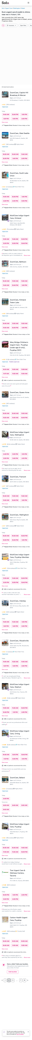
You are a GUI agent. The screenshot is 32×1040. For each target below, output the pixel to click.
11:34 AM (24, 374)
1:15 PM (15, 712)
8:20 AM (6, 805)
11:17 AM (6, 374)
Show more (27, 255)
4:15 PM (24, 458)
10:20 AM (6, 154)
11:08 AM (24, 369)
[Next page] (27, 980)
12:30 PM (15, 243)
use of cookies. (20, 1034)
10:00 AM (6, 941)
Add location (12, 972)
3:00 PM (24, 201)
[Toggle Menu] (27, 3)
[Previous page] (2, 980)
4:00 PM (15, 899)
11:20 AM (24, 281)
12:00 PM (6, 158)
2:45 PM (6, 454)
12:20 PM (6, 540)
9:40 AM (6, 809)
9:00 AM (24, 805)
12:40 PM (15, 114)
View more (5, 122)
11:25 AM (15, 374)
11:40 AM (6, 114)
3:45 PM (15, 458)
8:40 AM (15, 805)
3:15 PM (24, 454)
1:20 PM (6, 119)
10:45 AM (6, 755)
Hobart (23, 8)
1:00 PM (24, 114)
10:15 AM (15, 941)
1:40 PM (15, 119)
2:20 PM (24, 119)
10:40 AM (15, 154)
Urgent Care (8, 8)
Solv (3, 8)
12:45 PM (24, 243)
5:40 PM (6, 799)
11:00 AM (6, 197)
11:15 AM (6, 578)
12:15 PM (6, 243)
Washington (16, 8)
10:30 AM (6, 848)
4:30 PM (24, 712)
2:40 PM (15, 201)
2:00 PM (24, 158)
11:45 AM (15, 239)
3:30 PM (6, 458)
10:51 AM (6, 369)
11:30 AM (6, 239)
